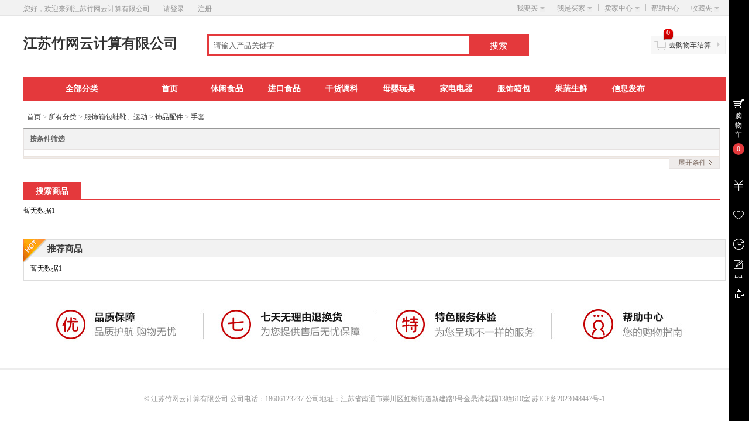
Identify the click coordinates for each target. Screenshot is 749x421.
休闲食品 (227, 88)
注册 (205, 9)
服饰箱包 (513, 88)
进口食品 (284, 88)
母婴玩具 (399, 88)
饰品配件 (169, 117)
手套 (198, 117)
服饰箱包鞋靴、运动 (115, 117)
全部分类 (82, 88)
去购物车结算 (690, 45)
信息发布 (628, 88)
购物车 (738, 125)
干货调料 (341, 88)
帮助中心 (665, 8)
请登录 (173, 9)
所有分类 (63, 117)
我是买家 (571, 8)
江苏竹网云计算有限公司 (100, 43)
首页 (170, 88)
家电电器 (456, 88)
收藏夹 (701, 8)
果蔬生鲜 (571, 88)
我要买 (527, 8)
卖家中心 (618, 8)
